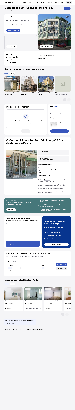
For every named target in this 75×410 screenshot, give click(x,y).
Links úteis (56, 2)
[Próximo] (69, 99)
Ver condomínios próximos (13, 30)
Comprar (30, 2)
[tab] (9, 261)
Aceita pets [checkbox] (11, 270)
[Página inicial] (8, 2)
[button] (13, 299)
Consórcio (49, 2)
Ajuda (62, 2)
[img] (12, 84)
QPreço (42, 2)
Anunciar (36, 2)
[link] (61, 264)
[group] (13, 299)
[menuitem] (24, 2)
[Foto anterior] (6, 293)
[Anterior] (64, 99)
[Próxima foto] (20, 293)
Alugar (23, 2)
